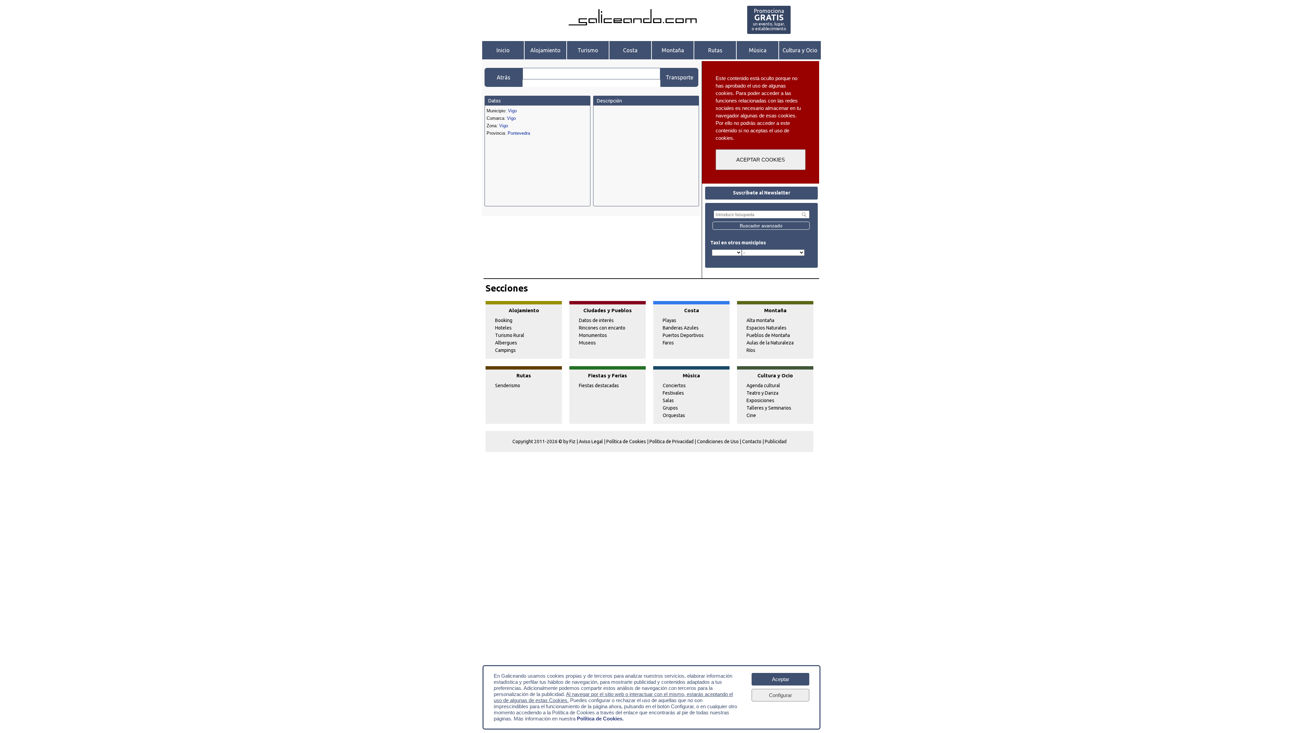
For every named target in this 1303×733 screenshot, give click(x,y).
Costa (630, 50)
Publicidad (776, 441)
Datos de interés (596, 320)
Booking (503, 320)
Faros (668, 342)
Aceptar (780, 679)
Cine (751, 415)
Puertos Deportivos (683, 335)
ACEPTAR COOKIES (760, 160)
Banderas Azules (681, 328)
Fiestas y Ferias (607, 375)
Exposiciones (760, 400)
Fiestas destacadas (599, 385)
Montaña (673, 50)
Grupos (670, 408)
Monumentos (593, 335)
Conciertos (674, 385)
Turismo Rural (509, 335)
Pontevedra (519, 133)
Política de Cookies (626, 441)
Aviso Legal (591, 441)
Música (758, 50)
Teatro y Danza (762, 393)
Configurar (780, 695)
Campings (505, 350)
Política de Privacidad (671, 441)
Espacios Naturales (767, 328)
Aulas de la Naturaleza (770, 342)
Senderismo (507, 385)
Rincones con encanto (602, 328)
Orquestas (674, 415)
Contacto (751, 441)
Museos (587, 342)
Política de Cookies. (600, 718)
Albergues (506, 342)
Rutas (715, 50)
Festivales (673, 393)
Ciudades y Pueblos (607, 310)
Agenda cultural (763, 385)
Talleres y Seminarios (769, 408)
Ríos (751, 350)
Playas (669, 320)
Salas (668, 400)
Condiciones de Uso (718, 441)
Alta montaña (760, 320)
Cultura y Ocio (799, 50)
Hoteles (503, 328)
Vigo (512, 110)
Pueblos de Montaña (768, 335)
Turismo (588, 50)
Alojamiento (545, 50)
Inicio (503, 50)
